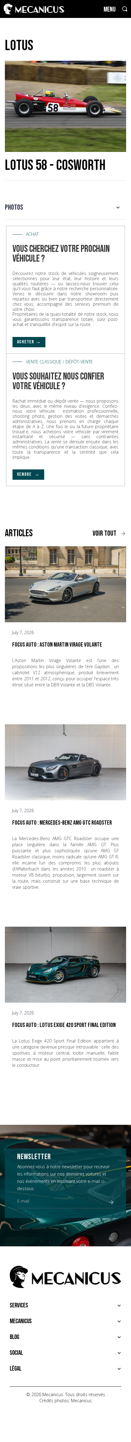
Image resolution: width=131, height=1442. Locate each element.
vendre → (28, 474)
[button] (65, 207)
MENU (109, 9)
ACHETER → (29, 342)
